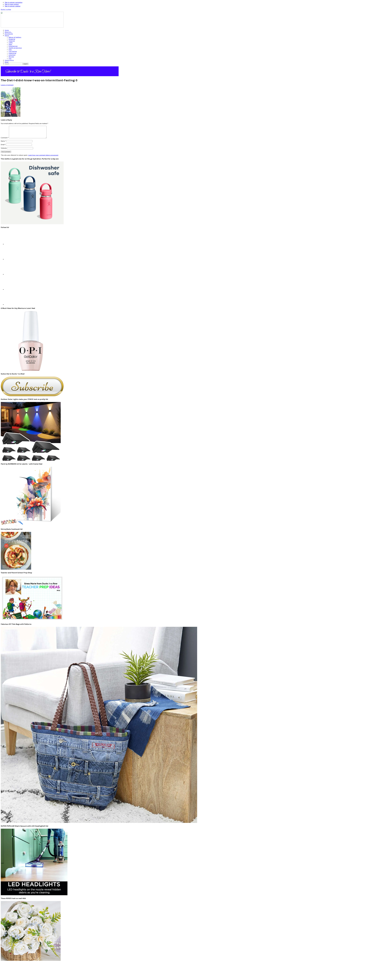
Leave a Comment (7, 85)
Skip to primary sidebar (12, 6)
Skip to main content (12, 4)
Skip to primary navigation (13, 2)
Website (4, 148)
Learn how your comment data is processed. (43, 155)
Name (3, 141)
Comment (5, 138)
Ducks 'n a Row (6, 9)
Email (3, 144)
